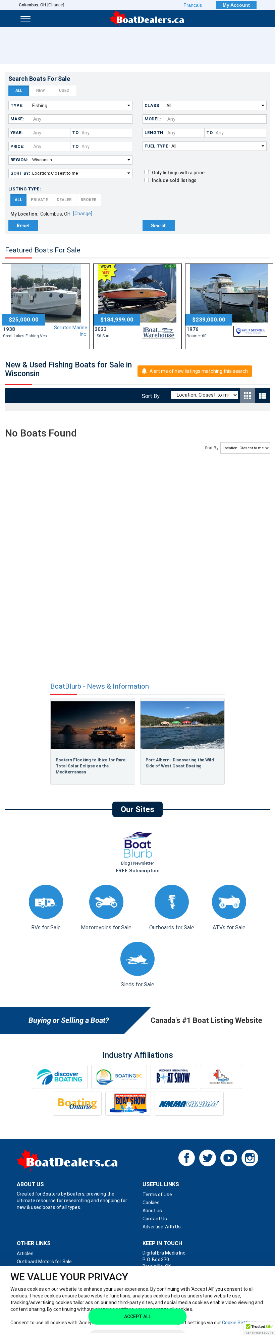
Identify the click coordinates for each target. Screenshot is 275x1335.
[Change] (41, 5)
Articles (25, 1253)
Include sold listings (173, 180)
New (40, 90)
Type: (16, 105)
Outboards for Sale (171, 927)
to (75, 132)
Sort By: (20, 173)
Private (39, 199)
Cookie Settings (239, 1322)
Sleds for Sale (137, 984)
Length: (155, 132)
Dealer (64, 199)
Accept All (137, 1316)
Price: (17, 146)
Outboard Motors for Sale (44, 1261)
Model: (153, 118)
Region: (19, 159)
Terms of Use (157, 1194)
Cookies (151, 1202)
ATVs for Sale (229, 927)
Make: (17, 118)
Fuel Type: (157, 146)
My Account (236, 5)
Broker (88, 199)
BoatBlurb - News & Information (99, 686)
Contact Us (155, 1218)
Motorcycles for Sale (106, 927)
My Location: (24, 214)
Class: (153, 105)
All (18, 90)
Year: (16, 132)
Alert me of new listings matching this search (199, 371)
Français (192, 5)
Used (64, 90)
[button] (259, 1328)
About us (152, 1210)
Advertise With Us (162, 1226)
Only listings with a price (177, 172)
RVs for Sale (46, 927)
